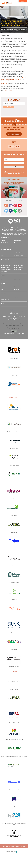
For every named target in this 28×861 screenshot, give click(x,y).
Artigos (16, 297)
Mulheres (3, 255)
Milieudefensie (14, 515)
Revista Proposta (5, 287)
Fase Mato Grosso (18, 265)
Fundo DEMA (4, 279)
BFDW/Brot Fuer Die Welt (14, 358)
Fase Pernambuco (5, 267)
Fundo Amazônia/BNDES (14, 706)
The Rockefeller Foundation (14, 582)
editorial (11, 146)
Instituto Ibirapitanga (14, 689)
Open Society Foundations (14, 666)
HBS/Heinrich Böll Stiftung (14, 465)
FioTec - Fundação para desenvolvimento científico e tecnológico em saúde (14, 824)
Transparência (4, 245)
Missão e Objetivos (5, 242)
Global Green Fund (14, 599)
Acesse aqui (4, 83)
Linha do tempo (17, 240)
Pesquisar (8, 106)
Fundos (3, 276)
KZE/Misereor (14, 498)
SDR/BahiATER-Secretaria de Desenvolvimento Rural (14, 739)
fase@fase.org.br (16, 319)
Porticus (14, 565)
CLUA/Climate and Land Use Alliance (14, 431)
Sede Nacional (17, 269)
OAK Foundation (14, 632)
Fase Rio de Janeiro (18, 267)
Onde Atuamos (5, 260)
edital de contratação (9, 90)
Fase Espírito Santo (5, 265)
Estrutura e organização (19, 242)
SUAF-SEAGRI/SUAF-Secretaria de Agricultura (14, 773)
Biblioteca (16, 287)
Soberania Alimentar (9, 79)
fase (17, 146)
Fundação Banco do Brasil (14, 789)
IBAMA (14, 806)
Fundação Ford (14, 375)
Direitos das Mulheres (6, 81)
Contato (3, 304)
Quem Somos (5, 237)
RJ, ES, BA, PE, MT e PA (19, 70)
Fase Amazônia (4, 263)
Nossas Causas (6, 250)
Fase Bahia (16, 263)
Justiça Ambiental (18, 79)
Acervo (3, 284)
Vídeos (2, 289)
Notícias (3, 297)
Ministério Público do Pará (14, 722)
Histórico (3, 240)
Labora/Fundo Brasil (14, 448)
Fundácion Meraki (14, 649)
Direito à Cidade (4, 253)
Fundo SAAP (17, 279)
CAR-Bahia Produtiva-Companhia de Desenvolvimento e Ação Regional (14, 756)
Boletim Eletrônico (5, 299)
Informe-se (4, 294)
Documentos (17, 289)
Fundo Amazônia (14, 532)
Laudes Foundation (14, 616)
